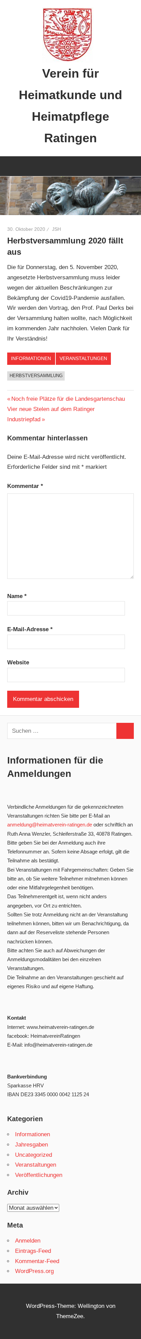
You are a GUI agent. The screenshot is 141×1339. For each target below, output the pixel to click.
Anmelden (27, 1240)
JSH (56, 229)
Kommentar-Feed (37, 1261)
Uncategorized (33, 1155)
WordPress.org (34, 1271)
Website (18, 662)
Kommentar (25, 486)
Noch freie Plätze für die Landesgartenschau (68, 399)
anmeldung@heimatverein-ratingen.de (49, 824)
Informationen (31, 358)
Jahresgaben (31, 1144)
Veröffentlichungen (38, 1175)
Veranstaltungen (83, 358)
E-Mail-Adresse (30, 629)
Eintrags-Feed (33, 1251)
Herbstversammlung (36, 375)
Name (17, 596)
